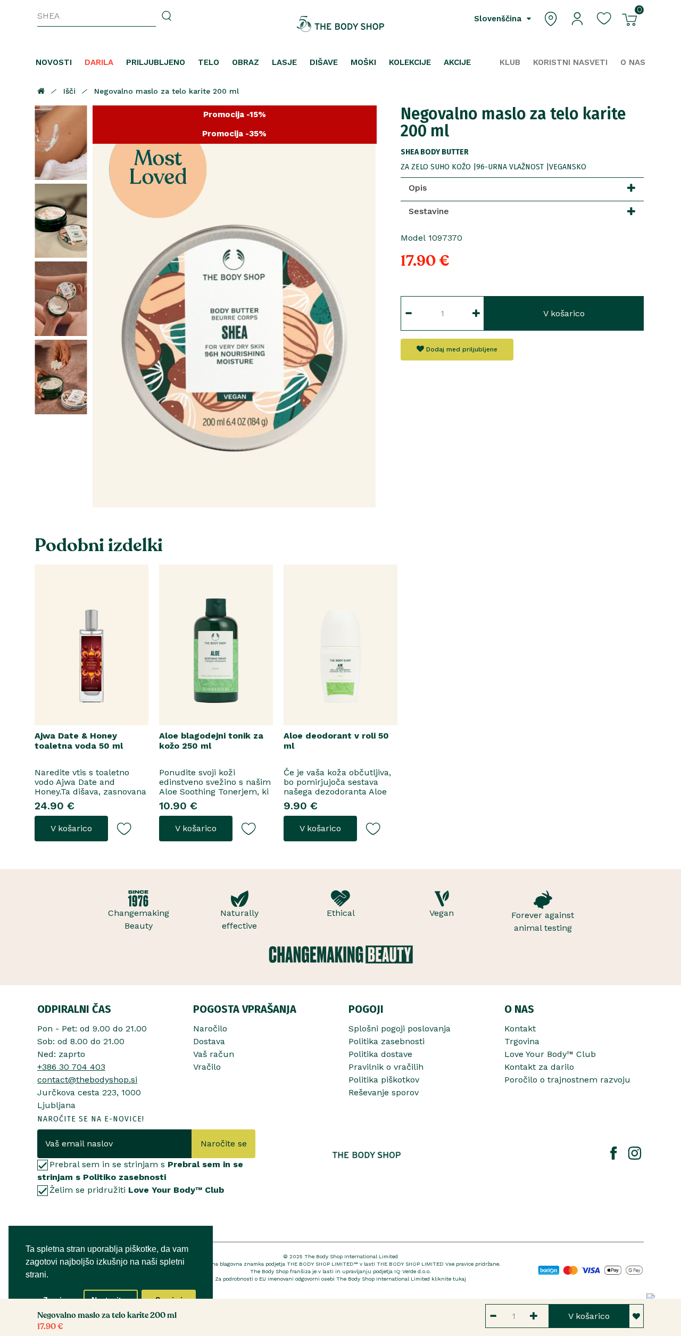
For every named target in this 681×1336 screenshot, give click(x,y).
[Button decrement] (408, 313)
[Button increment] (476, 313)
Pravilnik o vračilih (385, 1067)
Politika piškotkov (383, 1080)
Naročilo (210, 1028)
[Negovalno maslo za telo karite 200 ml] (61, 142)
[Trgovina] (550, 18)
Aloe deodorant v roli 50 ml (336, 741)
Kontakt (520, 1028)
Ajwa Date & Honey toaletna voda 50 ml (79, 741)
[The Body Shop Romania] (341, 24)
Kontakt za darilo (539, 1067)
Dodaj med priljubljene (460, 349)
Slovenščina (499, 18)
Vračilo (207, 1067)
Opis (418, 188)
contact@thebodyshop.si (87, 1080)
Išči (69, 91)
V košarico (564, 313)
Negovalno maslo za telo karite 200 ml (166, 91)
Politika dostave (380, 1054)
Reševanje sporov (383, 1092)
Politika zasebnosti (386, 1041)
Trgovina (521, 1041)
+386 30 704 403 (71, 1067)
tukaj (459, 1279)
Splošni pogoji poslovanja (399, 1028)
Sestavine (429, 211)
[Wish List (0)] (604, 18)
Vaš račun (213, 1054)
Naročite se (224, 1143)
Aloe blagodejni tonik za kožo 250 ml (211, 741)
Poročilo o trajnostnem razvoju (567, 1080)
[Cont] (577, 18)
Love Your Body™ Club (550, 1054)
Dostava (209, 1041)
